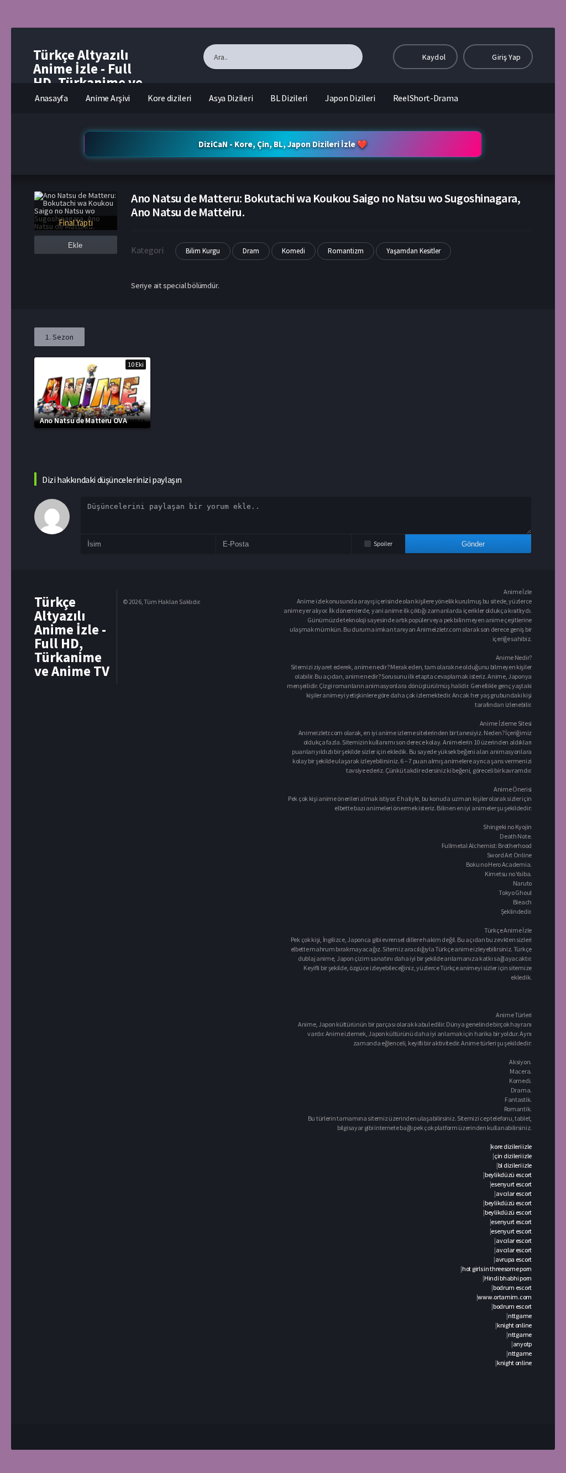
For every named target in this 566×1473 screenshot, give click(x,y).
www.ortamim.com (505, 1297)
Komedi (293, 251)
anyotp (522, 1344)
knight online (514, 1325)
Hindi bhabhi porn (508, 1278)
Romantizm (346, 251)
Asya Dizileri (231, 97)
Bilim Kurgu (203, 251)
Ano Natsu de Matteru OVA (83, 420)
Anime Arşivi (108, 97)
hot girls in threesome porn (497, 1268)
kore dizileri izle (511, 1146)
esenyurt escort (511, 1184)
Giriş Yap (505, 57)
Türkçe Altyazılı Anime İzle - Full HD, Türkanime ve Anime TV (88, 75)
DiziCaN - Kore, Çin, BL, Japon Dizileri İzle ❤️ (283, 144)
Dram (251, 251)
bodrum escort (512, 1287)
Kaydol (433, 57)
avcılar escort (514, 1193)
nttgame (520, 1315)
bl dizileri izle (515, 1165)
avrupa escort (513, 1259)
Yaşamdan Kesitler (413, 251)
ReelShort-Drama (425, 97)
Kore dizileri (169, 97)
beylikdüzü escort (508, 1174)
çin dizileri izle (513, 1156)
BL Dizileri (288, 97)
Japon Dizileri (350, 97)
